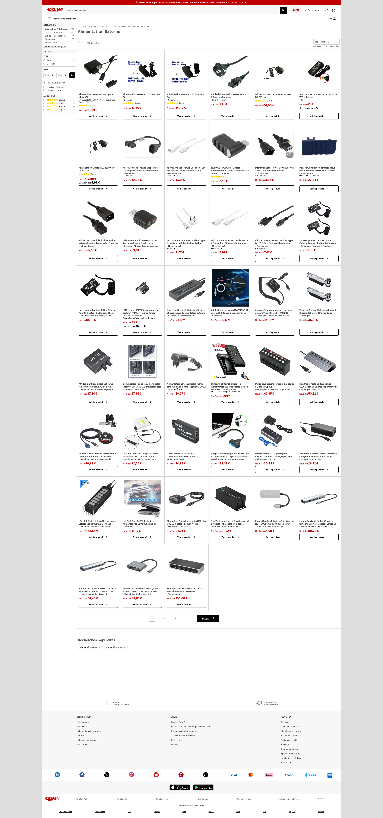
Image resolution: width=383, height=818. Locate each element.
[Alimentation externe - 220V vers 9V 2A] (186, 72)
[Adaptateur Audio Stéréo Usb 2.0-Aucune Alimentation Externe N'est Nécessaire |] (142, 218)
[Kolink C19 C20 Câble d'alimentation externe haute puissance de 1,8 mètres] (98, 218)
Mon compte (83, 722)
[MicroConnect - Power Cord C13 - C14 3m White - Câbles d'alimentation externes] (186, 145)
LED (136, 526)
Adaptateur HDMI (176, 459)
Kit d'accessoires (228, 389)
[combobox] (169, 10)
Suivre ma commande (87, 740)
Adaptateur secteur (133, 315)
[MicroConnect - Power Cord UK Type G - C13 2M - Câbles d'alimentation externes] (186, 218)
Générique (128, 100)
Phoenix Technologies (311, 459)
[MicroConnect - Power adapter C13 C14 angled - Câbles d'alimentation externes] (142, 145)
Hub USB (225, 173)
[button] (239, 2)
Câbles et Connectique (134, 389)
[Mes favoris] (326, 10)
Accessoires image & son (102, 389)
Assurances (286, 762)
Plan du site (176, 740)
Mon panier (82, 726)
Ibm (302, 100)
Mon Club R (82, 744)
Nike (238, 812)
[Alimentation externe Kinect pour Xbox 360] (98, 72)
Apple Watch (100, 812)
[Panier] (333, 10)
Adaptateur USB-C (187, 315)
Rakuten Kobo (82, 799)
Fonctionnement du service (293, 758)
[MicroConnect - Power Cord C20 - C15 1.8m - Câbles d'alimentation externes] (274, 145)
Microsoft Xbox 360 (89, 100)
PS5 (129, 812)
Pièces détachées (107, 100)
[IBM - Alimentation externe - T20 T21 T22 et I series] (319, 72)
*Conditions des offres (291, 731)
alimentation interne (115, 647)
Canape (157, 812)
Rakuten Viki (202, 799)
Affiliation (285, 744)
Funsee (215, 389)
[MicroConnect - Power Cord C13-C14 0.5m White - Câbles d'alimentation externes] (230, 218)
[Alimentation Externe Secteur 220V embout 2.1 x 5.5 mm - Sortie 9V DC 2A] (186, 361)
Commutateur (233, 526)
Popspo (216, 173)
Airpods (292, 812)
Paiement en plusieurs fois (89, 731)
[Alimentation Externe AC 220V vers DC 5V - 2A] (98, 145)
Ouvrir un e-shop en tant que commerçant (191, 726)
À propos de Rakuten (289, 799)
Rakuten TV (122, 799)
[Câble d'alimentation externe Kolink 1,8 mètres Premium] (230, 72)
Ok (72, 75)
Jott (184, 812)
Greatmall (128, 526)
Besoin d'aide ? (178, 722)
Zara (264, 812)
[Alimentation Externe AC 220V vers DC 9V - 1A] (274, 72)
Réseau (223, 100)
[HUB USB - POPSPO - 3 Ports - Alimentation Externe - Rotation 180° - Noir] (230, 145)
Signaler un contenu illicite (183, 735)
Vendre (80, 735)
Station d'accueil (275, 526)
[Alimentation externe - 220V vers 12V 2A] (142, 72)
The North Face (65, 812)
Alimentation (307, 173)
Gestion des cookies (290, 740)
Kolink (215, 100)
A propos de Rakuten (290, 753)
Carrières (285, 722)
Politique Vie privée (290, 735)
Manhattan (173, 526)
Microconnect (130, 173)
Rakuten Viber (162, 799)
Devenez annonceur (290, 749)
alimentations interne (90, 647)
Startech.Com (218, 526)
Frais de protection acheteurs (185, 731)
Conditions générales (290, 726)
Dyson (211, 812)
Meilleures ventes (332, 46)
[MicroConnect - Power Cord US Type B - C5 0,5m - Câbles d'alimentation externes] (274, 218)
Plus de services (243, 799)
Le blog (174, 744)
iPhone (321, 812)
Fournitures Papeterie (322, 246)
